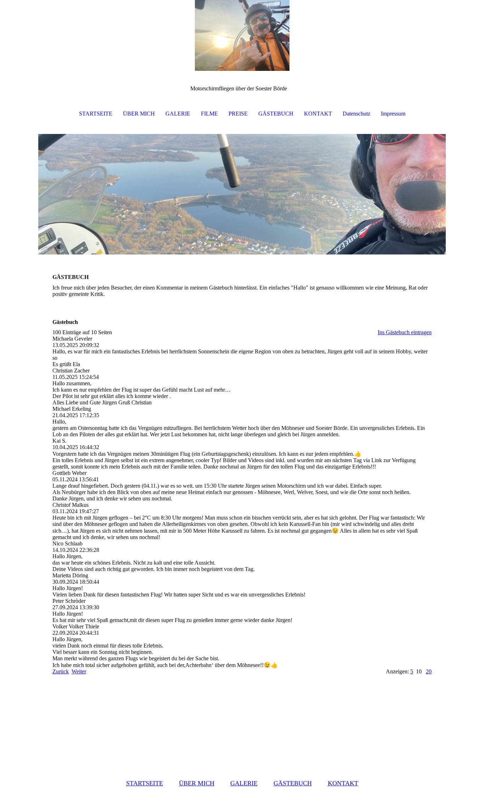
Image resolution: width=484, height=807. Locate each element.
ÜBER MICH (139, 114)
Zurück (60, 671)
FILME (209, 114)
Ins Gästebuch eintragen (405, 332)
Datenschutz (356, 114)
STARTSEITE (95, 114)
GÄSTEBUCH (275, 114)
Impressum (393, 114)
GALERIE (177, 114)
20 (429, 671)
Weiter (79, 671)
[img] (242, 35)
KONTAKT (318, 114)
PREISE (238, 114)
